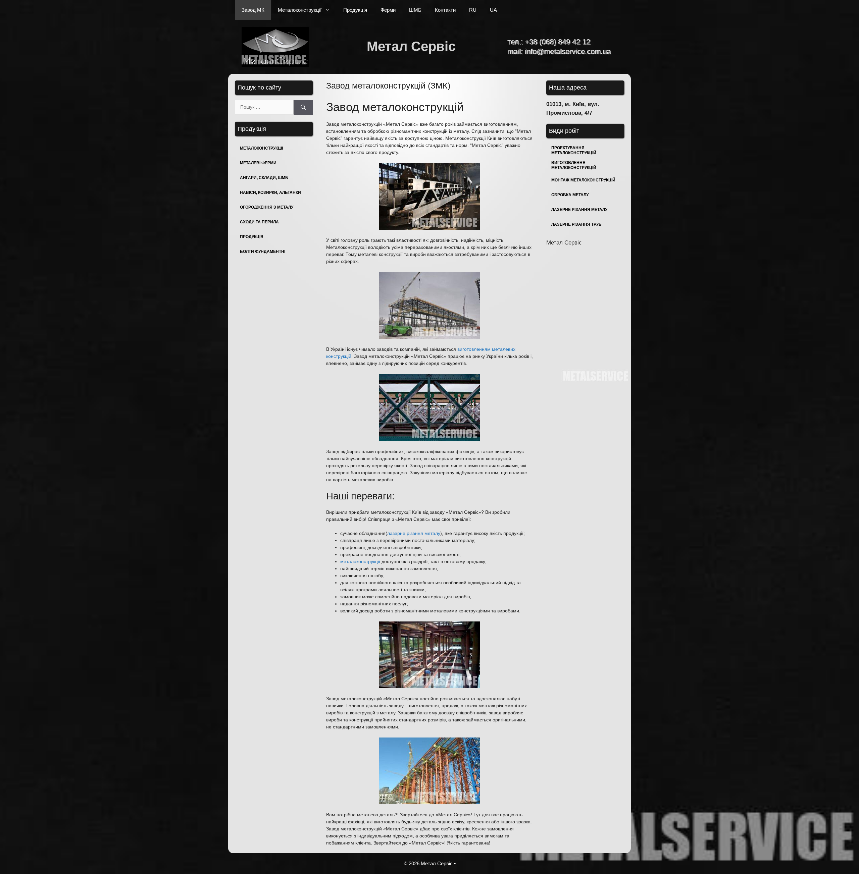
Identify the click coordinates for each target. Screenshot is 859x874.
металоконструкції (360, 561)
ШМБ (415, 10)
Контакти (445, 10)
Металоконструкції (299, 10)
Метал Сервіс (411, 46)
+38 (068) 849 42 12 (557, 42)
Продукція (355, 10)
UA (493, 10)
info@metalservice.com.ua (568, 51)
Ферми (388, 10)
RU (472, 10)
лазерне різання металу (413, 533)
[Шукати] (303, 107)
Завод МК (253, 10)
